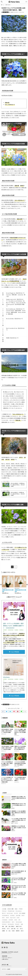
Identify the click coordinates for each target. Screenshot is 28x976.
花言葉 (13, 930)
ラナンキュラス (11, 924)
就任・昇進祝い (11, 926)
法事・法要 (13, 928)
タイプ (23, 915)
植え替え (3, 928)
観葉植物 (17, 930)
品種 (6, 926)
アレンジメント (18, 911)
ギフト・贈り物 (22, 913)
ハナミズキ (11, 919)
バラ (19, 919)
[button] (1, 1)
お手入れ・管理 (10, 908)
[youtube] (4, 947)
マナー (13, 922)
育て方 (21, 928)
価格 (3, 926)
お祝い (16, 908)
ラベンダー (17, 924)
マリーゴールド (19, 922)
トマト (18, 917)
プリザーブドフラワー (6, 922)
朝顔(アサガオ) (18, 926)
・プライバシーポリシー (6, 957)
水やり (8, 928)
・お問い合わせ (4, 959)
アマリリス (4, 911)
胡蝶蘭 (3, 930)
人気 (22, 924)
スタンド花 (18, 915)
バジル (15, 919)
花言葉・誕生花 (5, 12)
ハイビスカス (4, 919)
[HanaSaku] (14, 1)
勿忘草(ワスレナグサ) (14, 12)
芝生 (9, 930)
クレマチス (12, 915)
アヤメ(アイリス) (11, 911)
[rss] (7, 947)
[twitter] (2, 947)
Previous (1, 584)
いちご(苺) (4, 908)
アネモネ (20, 908)
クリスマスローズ (5, 915)
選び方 (22, 930)
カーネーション (10, 913)
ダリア (7, 917)
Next (27, 584)
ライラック (4, 924)
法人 (17, 928)
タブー (3, 917)
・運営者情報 (4, 956)
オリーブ (3, 913)
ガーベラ (16, 913)
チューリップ (12, 917)
